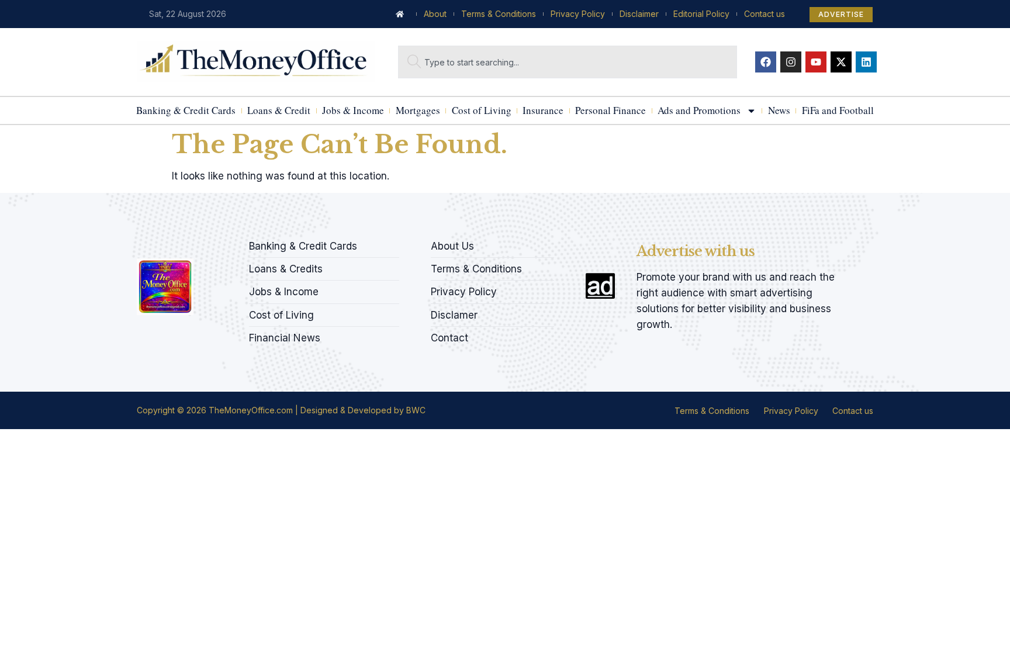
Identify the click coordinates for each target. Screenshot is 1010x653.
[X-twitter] (841, 61)
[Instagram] (790, 61)
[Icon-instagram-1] (181, 243)
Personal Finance (610, 110)
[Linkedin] (866, 61)
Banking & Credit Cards (186, 110)
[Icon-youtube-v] (200, 243)
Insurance (543, 110)
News (779, 110)
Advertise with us (696, 251)
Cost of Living (481, 110)
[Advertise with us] (600, 285)
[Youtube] (815, 61)
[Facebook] (765, 61)
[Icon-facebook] (141, 243)
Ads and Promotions (699, 110)
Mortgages (418, 110)
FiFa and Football (838, 110)
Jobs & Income (353, 110)
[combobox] (567, 62)
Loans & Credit (278, 110)
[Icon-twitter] (161, 243)
